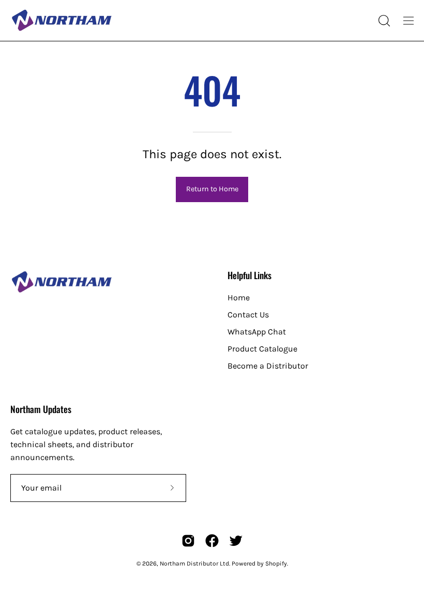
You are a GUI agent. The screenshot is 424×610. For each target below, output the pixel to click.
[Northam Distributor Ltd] (62, 20)
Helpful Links (249, 275)
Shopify (276, 563)
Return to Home (212, 189)
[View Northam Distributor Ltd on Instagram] (188, 540)
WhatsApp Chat (257, 332)
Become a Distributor (268, 366)
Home (239, 297)
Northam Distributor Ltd (194, 563)
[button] (383, 20)
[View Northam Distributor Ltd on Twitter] (236, 540)
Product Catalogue (262, 349)
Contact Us (248, 314)
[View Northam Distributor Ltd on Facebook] (212, 540)
